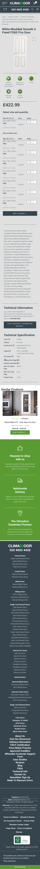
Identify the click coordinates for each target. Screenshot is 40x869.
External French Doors (20, 577)
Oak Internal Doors (20, 607)
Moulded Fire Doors (20, 667)
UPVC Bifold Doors (20, 687)
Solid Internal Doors (20, 615)
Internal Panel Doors (20, 629)
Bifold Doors (20, 581)
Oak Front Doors (20, 707)
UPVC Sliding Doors (20, 594)
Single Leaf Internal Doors (20, 558)
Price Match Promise (20, 748)
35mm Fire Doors (20, 672)
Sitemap (19, 832)
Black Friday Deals (20, 731)
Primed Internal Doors (20, 621)
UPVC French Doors (20, 700)
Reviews (20, 762)
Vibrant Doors (14, 810)
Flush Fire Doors (20, 661)
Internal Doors (13, 17)
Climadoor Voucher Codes (19, 824)
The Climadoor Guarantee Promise (20, 523)
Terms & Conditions (10, 817)
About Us (20, 736)
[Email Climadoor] (5, 10)
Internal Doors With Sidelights (20, 646)
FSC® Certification (20, 745)
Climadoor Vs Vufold (20, 720)
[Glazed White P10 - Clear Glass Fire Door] (20, 403)
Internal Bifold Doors (20, 561)
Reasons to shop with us (20, 457)
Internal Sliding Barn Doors (20, 643)
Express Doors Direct (28, 810)
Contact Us (20, 774)
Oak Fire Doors (20, 653)
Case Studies (20, 759)
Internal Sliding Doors (20, 600)
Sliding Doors (20, 591)
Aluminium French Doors (20, 695)
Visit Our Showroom (20, 739)
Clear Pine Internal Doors (20, 640)
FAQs (20, 768)
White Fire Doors (20, 659)
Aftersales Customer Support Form (20, 755)
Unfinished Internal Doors (20, 613)
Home (4, 17)
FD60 (18, 356)
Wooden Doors (20, 729)
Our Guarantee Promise (13, 821)
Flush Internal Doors (20, 626)
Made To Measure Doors (20, 780)
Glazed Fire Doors (20, 656)
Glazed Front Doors (20, 713)
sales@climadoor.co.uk (21, 800)
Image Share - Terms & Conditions (19, 828)
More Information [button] (10, 861)
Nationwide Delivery (20, 490)
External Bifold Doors (20, 587)
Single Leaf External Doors (20, 705)
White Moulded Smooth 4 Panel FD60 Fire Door (17, 19)
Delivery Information (20, 742)
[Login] (37, 10)
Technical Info (20, 771)
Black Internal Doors (20, 635)
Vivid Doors (19, 812)
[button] (34, 39)
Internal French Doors (20, 564)
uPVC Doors (20, 723)
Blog (20, 765)
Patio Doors (20, 718)
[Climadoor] (20, 3)
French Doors (20, 571)
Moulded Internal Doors (20, 637)
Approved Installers (20, 751)
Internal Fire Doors (27, 17)
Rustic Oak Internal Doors (20, 632)
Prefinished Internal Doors (20, 624)
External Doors (20, 677)
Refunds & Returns (27, 817)
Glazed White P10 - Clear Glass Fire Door (20, 422)
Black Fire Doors (20, 670)
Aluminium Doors (20, 726)
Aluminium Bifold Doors (20, 684)
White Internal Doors (20, 618)
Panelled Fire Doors (20, 664)
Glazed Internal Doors (20, 610)
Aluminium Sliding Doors (20, 597)
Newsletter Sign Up (20, 777)
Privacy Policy (29, 821)
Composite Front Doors (20, 710)
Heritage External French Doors (20, 697)
